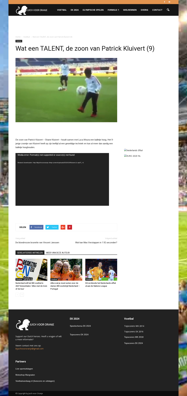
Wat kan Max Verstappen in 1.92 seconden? (96, 242)
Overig (144, 9)
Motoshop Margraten (25, 375)
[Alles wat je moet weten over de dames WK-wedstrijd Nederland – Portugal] (66, 270)
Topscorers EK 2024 (79, 334)
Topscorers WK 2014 (134, 326)
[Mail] (169, 2)
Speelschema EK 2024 (80, 326)
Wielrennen (130, 9)
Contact (157, 9)
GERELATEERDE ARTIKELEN (30, 253)
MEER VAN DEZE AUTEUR (58, 253)
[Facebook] (164, 2)
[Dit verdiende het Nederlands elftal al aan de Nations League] (101, 270)
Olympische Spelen (93, 9)
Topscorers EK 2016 (133, 331)
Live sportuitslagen (24, 369)
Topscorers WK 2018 (133, 337)
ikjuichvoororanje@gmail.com (29, 348)
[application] (62, 179)
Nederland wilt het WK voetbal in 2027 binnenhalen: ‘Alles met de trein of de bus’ (31, 286)
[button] (168, 9)
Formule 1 (113, 9)
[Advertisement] (93, 25)
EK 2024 (74, 9)
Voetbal (62, 9)
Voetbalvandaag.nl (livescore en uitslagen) (35, 381)
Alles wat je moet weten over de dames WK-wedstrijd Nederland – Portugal (65, 286)
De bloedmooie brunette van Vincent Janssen (37, 242)
